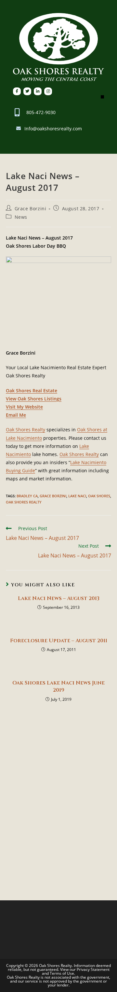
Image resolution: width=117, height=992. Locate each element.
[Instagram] (48, 91)
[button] (102, 96)
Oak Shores (99, 495)
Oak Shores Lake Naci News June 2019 (58, 686)
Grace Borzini (30, 208)
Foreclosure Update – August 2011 (58, 640)
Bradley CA (27, 495)
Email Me (16, 415)
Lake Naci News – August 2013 (58, 598)
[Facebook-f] (17, 91)
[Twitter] (27, 91)
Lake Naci (77, 495)
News (21, 217)
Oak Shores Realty (25, 429)
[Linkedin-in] (38, 91)
